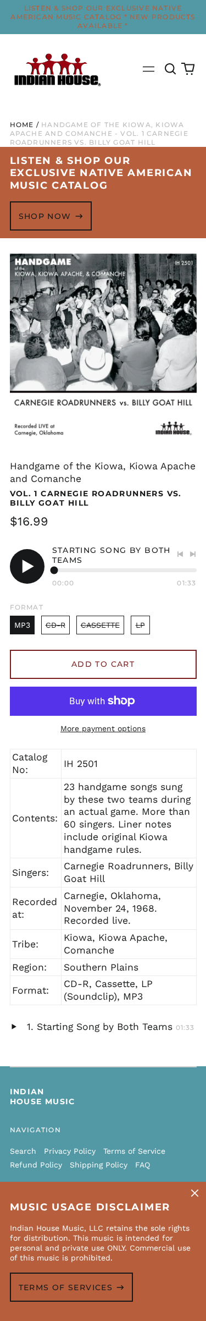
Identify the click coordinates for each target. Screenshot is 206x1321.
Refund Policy (36, 1164)
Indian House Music (42, 1096)
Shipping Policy (98, 1164)
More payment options (103, 728)
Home (22, 124)
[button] (171, 69)
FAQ (142, 1164)
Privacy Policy (70, 1151)
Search (23, 1151)
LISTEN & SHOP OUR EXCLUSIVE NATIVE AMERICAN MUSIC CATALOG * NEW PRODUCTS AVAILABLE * (102, 17)
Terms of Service (134, 1151)
